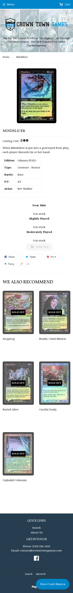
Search (36, 527)
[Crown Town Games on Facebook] (36, 559)
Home (6, 57)
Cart (67, 4)
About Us (37, 532)
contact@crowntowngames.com (41, 550)
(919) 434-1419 (41, 546)
